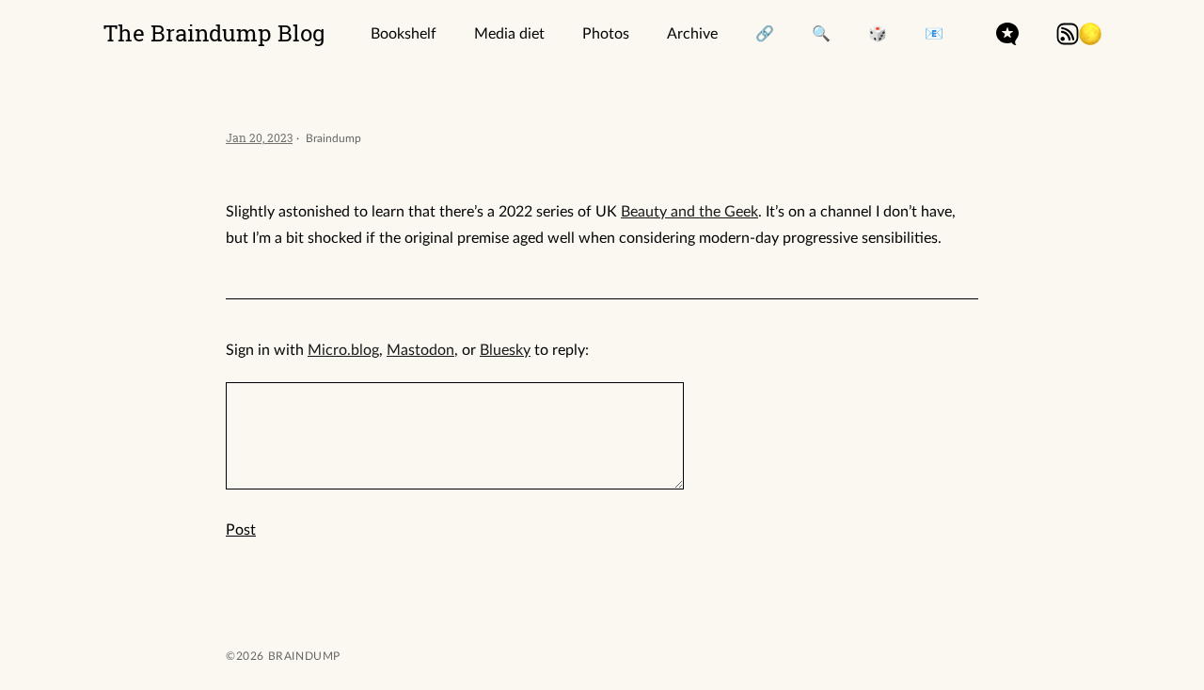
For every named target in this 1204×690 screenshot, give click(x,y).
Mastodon (420, 350)
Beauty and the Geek (689, 211)
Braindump (302, 656)
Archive (692, 33)
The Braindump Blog (214, 33)
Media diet (509, 33)
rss (1067, 34)
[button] (1090, 34)
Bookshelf (403, 33)
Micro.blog (343, 350)
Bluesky (505, 350)
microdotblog (1007, 34)
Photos (605, 33)
